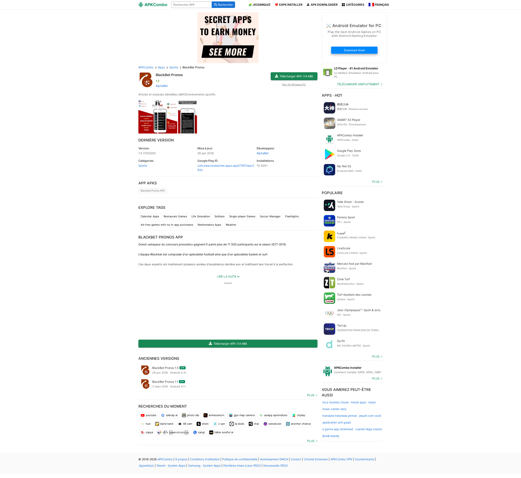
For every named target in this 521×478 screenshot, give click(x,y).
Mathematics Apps (209, 224)
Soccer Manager (270, 216)
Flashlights (292, 216)
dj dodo (239, 423)
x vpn (221, 423)
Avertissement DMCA (274, 459)
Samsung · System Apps (204, 465)
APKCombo (145, 67)
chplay (301, 415)
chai (256, 423)
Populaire (332, 193)
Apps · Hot (332, 95)
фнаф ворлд (330, 436)
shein (205, 423)
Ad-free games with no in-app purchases (167, 224)
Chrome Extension (316, 459)
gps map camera (244, 415)
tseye (372, 402)
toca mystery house (335, 402)
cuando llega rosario (368, 429)
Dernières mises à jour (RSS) (242, 465)
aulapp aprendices (275, 415)
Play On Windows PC (294, 84)
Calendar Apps (150, 216)
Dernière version (156, 140)
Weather (231, 224)
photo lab (193, 415)
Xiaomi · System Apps (171, 465)
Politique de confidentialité (239, 459)
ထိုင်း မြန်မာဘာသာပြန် (175, 432)
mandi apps (358, 402)
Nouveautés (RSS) (275, 465)
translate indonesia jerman (339, 415)
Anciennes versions (158, 358)
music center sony (334, 409)
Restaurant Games (175, 216)
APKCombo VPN (341, 459)
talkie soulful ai (223, 432)
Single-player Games (242, 216)
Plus (310, 395)
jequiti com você (370, 415)
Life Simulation (201, 216)
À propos (181, 459)
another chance (301, 423)
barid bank (166, 423)
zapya (149, 432)
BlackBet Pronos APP (160, 237)
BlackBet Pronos (169, 75)
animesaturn (216, 415)
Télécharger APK (296, 76)
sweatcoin (274, 423)
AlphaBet (162, 86)
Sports (142, 165)
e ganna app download (337, 429)
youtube (151, 415)
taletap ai (171, 415)
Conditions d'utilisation (205, 459)
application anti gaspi (336, 422)
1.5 (147, 153)
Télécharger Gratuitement (358, 84)
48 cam (187, 423)
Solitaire (220, 216)
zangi (201, 432)
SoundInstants (364, 459)
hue (148, 423)
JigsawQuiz (146, 465)
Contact (296, 459)
